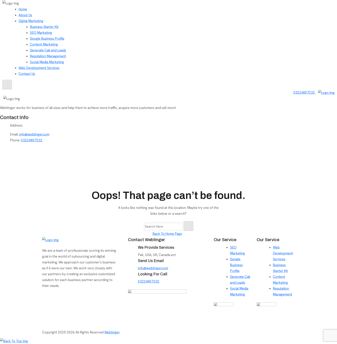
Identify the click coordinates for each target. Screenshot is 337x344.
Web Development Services (39, 68)
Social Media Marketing (47, 62)
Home (23, 9)
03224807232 (304, 92)
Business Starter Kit (44, 27)
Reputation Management (48, 56)
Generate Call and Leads (48, 50)
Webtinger (112, 332)
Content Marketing (44, 44)
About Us (25, 15)
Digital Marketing (31, 21)
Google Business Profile (47, 38)
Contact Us (27, 74)
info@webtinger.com (34, 134)
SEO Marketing (41, 33)
